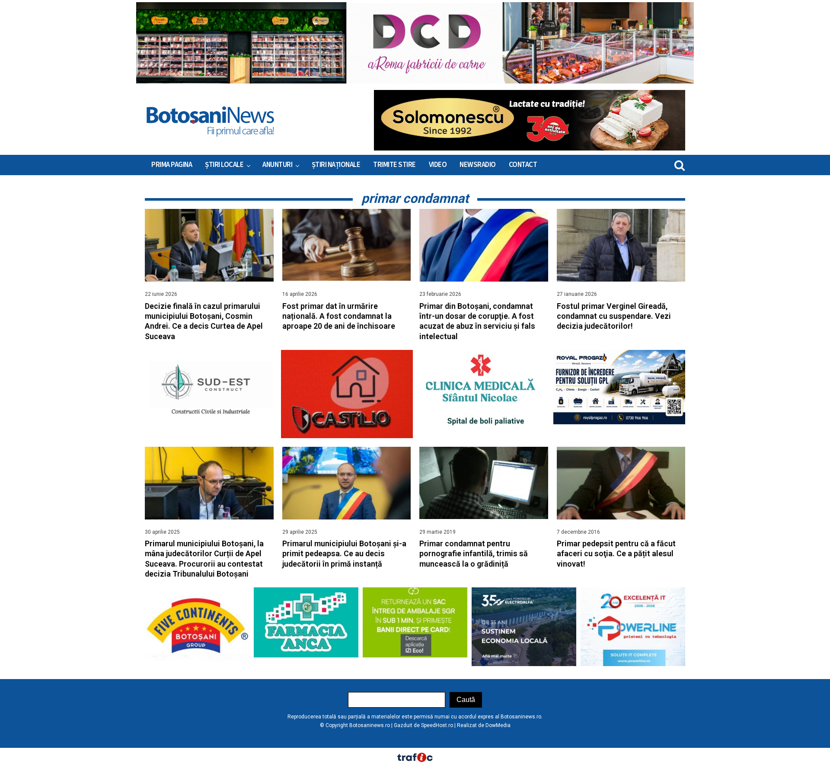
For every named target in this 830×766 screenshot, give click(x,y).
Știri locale (224, 165)
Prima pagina (171, 165)
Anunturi (277, 165)
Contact (523, 165)
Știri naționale (336, 165)
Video (438, 165)
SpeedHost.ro (437, 725)
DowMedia (498, 725)
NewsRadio (478, 165)
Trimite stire (394, 165)
